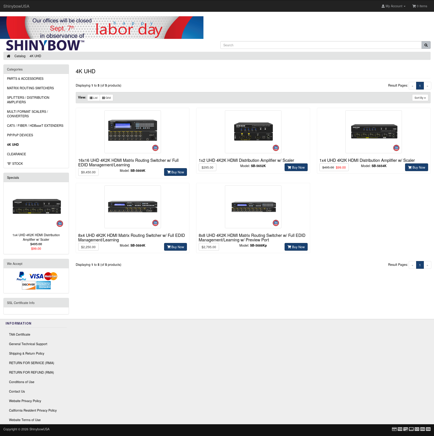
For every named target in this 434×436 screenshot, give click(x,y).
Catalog (20, 56)
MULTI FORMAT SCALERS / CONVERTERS (27, 113)
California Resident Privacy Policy (33, 410)
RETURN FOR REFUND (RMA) (31, 372)
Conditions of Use (21, 381)
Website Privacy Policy (25, 400)
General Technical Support (28, 344)
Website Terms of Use (25, 419)
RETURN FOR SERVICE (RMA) (31, 363)
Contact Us (17, 391)
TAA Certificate (19, 334)
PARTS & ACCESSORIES (25, 78)
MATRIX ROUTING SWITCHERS (30, 88)
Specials (13, 177)
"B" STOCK (15, 163)
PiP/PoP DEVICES (20, 135)
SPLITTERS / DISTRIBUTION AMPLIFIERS (28, 99)
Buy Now (177, 172)
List (94, 97)
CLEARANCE (16, 154)
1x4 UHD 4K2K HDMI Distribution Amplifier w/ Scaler (36, 237)
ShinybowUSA (16, 6)
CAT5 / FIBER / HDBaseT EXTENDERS (35, 125)
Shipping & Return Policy (26, 353)
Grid (108, 97)
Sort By (419, 97)
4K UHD (35, 56)
